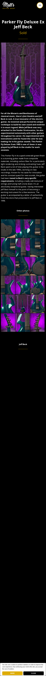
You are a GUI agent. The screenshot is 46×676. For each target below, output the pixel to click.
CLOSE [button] (33, 673)
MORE (12, 673)
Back (23, 6)
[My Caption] (8, 228)
